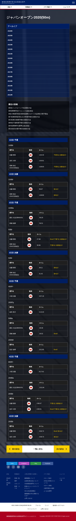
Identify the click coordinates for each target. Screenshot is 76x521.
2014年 (10, 86)
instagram (13, 467)
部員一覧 (17, 478)
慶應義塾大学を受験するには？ (31, 494)
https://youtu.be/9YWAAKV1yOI (30, 268)
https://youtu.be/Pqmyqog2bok (30, 189)
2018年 (10, 67)
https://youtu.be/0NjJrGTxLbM (29, 409)
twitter (8, 467)
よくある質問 (48, 491)
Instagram (23, 463)
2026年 (10, 31)
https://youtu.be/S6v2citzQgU (30, 195)
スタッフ (17, 483)
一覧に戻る (38, 449)
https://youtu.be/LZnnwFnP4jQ (30, 161)
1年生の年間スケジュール (49, 482)
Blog (36, 463)
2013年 (10, 90)
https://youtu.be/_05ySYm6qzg (31, 223)
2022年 (10, 49)
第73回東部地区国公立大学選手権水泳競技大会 (24, 117)
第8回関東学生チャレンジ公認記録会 (20, 111)
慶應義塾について (29, 478)
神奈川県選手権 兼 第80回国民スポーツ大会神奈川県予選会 (28, 114)
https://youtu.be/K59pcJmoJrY (30, 349)
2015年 (10, 81)
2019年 (10, 63)
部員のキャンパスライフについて (31, 487)
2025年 (10, 35)
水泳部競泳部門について (31, 483)
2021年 (10, 54)
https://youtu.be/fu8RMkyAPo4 (29, 245)
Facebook (47, 463)
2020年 (10, 58)
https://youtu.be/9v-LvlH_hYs (30, 155)
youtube (18, 467)
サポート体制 (48, 485)
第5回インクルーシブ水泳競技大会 (20, 108)
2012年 (10, 95)
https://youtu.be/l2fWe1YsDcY (30, 274)
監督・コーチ (17, 487)
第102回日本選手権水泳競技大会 (19, 129)
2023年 (10, 45)
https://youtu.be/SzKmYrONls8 (30, 296)
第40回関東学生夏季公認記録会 (18, 126)
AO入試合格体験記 (29, 491)
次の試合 (60, 449)
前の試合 (16, 449)
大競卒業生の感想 (49, 488)
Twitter (12, 463)
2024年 (10, 40)
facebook (23, 467)
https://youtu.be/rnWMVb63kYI (30, 312)
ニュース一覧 (62, 479)
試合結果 (8, 484)
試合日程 (8, 479)
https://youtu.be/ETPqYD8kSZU (30, 431)
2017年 (10, 72)
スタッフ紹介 (48, 478)
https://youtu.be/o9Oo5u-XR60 (31, 328)
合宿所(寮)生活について (31, 481)
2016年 (10, 76)
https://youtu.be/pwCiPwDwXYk (29, 403)
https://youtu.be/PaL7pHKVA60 (31, 218)
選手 (15, 481)
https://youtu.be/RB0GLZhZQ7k (31, 334)
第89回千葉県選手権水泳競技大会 (19, 123)
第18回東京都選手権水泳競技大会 (19, 120)
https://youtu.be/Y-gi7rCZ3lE (29, 239)
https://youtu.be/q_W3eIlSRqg (30, 167)
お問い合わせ (28, 498)
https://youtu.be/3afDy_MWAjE (30, 372)
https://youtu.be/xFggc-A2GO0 (31, 387)
